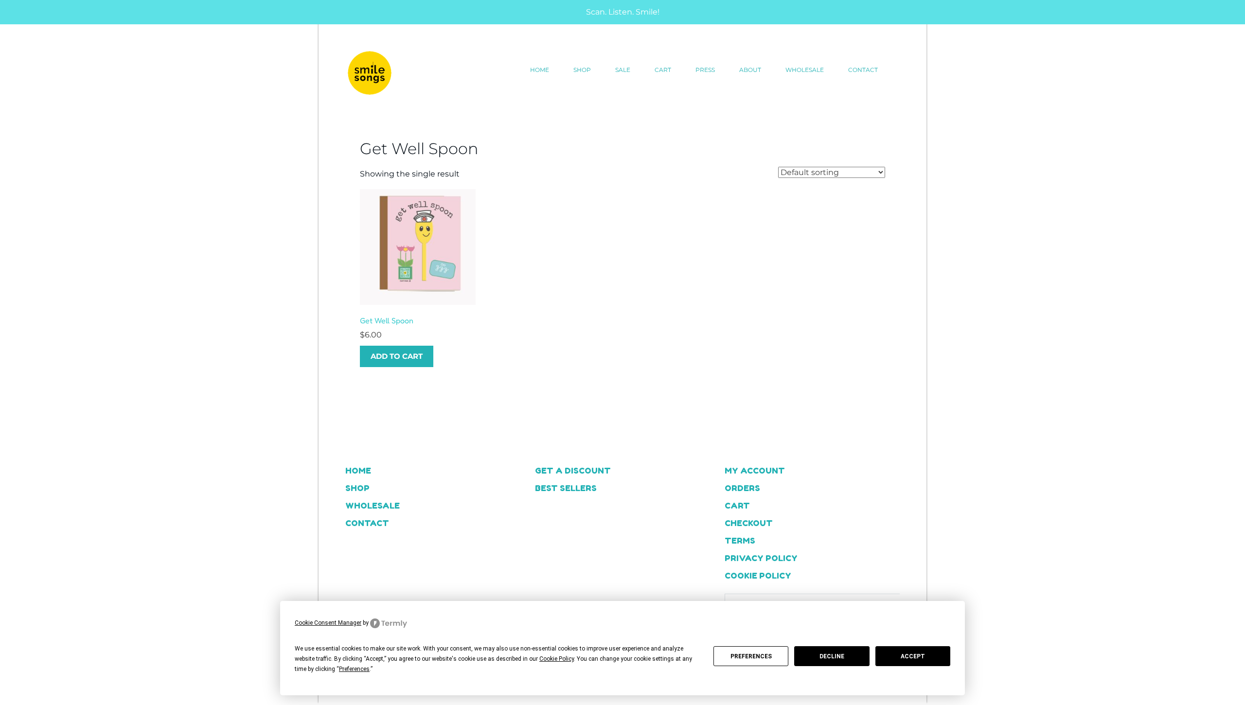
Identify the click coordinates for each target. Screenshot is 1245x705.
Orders (742, 488)
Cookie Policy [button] (556, 658)
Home (358, 470)
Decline (831, 656)
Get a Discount (573, 470)
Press (705, 69)
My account (755, 470)
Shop (582, 69)
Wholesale (804, 69)
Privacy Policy (761, 558)
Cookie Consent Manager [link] (328, 622)
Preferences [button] (354, 669)
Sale (622, 69)
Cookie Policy (758, 575)
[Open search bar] (902, 70)
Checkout (749, 523)
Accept (913, 656)
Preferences (751, 656)
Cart (663, 69)
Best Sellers (566, 488)
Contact (863, 69)
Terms (740, 540)
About (750, 69)
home (539, 69)
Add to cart (397, 356)
